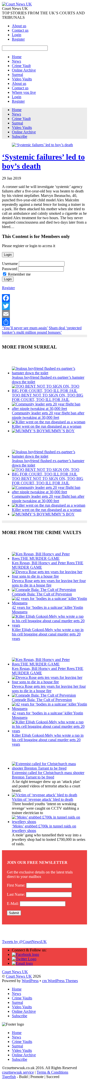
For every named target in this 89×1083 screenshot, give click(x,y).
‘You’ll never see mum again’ (25, 328)
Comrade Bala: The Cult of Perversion (42, 594)
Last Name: (16, 894)
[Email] (44, 314)
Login (16, 35)
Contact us (20, 30)
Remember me (19, 274)
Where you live (24, 92)
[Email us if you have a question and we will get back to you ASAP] (22, 963)
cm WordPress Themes (60, 981)
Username (10, 263)
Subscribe (19, 136)
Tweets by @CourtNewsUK (24, 942)
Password (9, 269)
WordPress (30, 981)
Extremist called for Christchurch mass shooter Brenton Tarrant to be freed (48, 775)
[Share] (44, 322)
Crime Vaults (22, 998)
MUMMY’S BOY (60, 431)
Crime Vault (21, 66)
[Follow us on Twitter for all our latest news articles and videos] (24, 959)
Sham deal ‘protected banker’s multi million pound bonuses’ (42, 330)
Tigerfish (9, 1077)
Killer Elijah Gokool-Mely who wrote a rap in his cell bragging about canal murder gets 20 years (48, 634)
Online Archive (24, 70)
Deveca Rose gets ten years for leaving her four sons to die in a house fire (49, 583)
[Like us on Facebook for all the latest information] (25, 954)
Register (18, 39)
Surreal (17, 74)
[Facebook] (44, 298)
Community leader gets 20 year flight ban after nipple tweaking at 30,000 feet (48, 415)
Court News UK (19, 976)
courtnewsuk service (18, 1072)
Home (17, 57)
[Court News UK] (17, 4)
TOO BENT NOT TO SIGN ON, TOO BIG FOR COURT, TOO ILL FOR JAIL (47, 397)
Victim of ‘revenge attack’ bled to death (42, 799)
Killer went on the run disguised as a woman (46, 426)
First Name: (16, 885)
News (16, 61)
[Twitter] (44, 306)
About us (19, 26)
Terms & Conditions (52, 1072)
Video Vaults (22, 79)
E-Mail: (13, 903)
